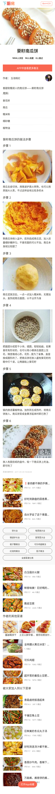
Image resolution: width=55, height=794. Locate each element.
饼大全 (15, 530)
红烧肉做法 (15, 551)
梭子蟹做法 (15, 544)
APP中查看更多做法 (27, 68)
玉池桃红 (15, 78)
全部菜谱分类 (27, 558)
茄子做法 (40, 551)
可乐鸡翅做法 (40, 544)
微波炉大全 (15, 537)
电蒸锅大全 (40, 530)
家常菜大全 (40, 537)
